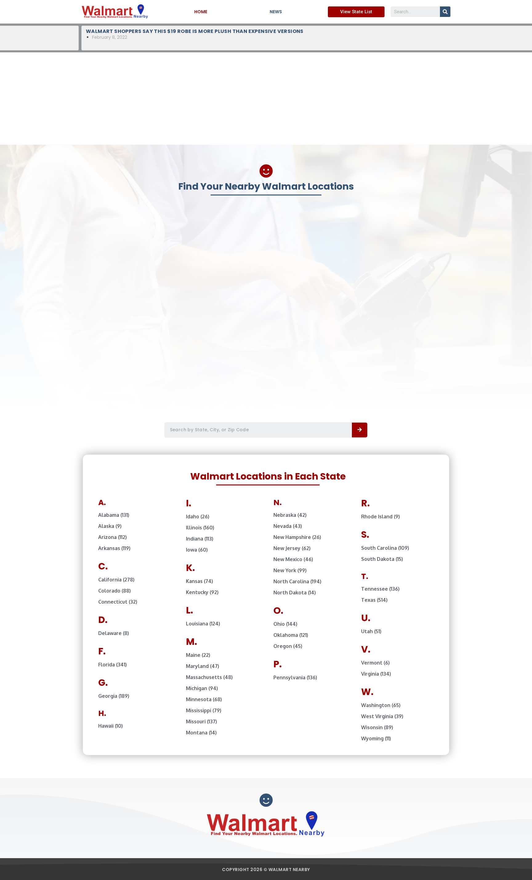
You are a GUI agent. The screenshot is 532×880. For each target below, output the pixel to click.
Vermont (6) (375, 663)
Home (200, 12)
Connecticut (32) (117, 602)
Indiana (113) (199, 539)
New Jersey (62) (292, 548)
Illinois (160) (200, 527)
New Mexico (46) (293, 559)
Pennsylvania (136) (295, 677)
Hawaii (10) (110, 726)
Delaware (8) (113, 633)
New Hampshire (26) (297, 537)
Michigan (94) (202, 688)
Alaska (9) (110, 526)
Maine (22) (198, 655)
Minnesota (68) (204, 699)
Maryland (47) (202, 666)
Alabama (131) (113, 515)
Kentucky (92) (202, 592)
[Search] (445, 11)
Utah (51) (371, 631)
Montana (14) (201, 732)
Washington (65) (381, 705)
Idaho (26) (197, 516)
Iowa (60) (197, 550)
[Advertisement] (266, 98)
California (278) (116, 580)
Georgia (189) (113, 696)
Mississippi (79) (203, 710)
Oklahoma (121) (290, 635)
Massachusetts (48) (209, 677)
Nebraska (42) (290, 515)
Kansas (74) (199, 581)
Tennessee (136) (380, 589)
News (276, 12)
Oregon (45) (287, 646)
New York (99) (290, 570)
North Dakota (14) (294, 592)
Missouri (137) (201, 721)
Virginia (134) (376, 674)
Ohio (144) (285, 624)
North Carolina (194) (297, 581)
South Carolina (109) (385, 548)
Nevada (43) (287, 526)
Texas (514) (374, 600)
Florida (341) (112, 664)
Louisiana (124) (203, 624)
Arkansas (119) (114, 548)
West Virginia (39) (382, 716)
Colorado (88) (114, 591)
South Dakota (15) (382, 559)
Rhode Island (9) (380, 516)
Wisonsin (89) (377, 727)
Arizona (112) (112, 537)
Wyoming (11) (376, 738)
